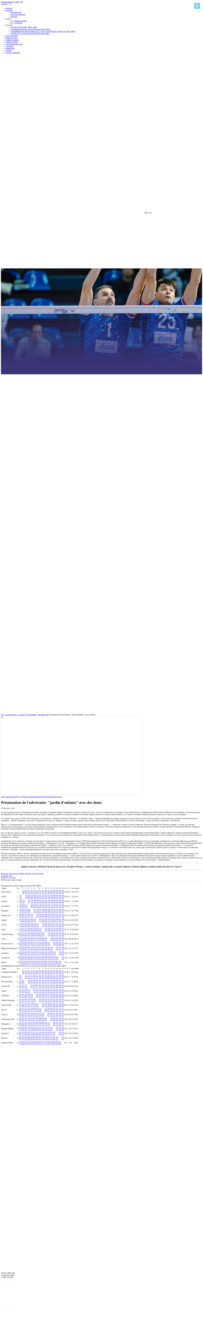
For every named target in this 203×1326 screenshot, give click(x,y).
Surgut (39, 797)
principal (9, 8)
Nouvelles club (15, 12)
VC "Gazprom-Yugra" (18, 21)
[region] (101, 378)
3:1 (23, 891)
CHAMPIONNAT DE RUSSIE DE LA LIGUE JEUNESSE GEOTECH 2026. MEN (42, 31)
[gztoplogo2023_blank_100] (12, 2)
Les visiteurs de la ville (14, 44)
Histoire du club (12, 38)
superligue (33, 797)
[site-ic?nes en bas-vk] (6, 1301)
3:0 (23, 893)
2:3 (29, 893)
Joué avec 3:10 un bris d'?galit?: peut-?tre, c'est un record (22, 874)
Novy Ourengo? (23, 797)
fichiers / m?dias (12, 42)
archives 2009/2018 (13, 53)
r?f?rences (9, 46)
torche (45, 797)
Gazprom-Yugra (10, 797)
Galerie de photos (12, 40)
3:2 (26, 893)
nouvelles (9, 10)
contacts (9, 51)
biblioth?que (10, 48)
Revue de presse (12, 36)
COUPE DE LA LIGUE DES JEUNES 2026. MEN (30, 34)
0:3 (20, 898)
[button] (101, 696)
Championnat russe (55, 797)
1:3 (29, 891)
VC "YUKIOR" (16, 23)
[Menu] (197, 6)
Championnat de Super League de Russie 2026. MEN (30, 29)
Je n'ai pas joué (6, 876)
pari (2, 797)
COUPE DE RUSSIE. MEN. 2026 (23, 27)
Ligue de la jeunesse (17, 15)
